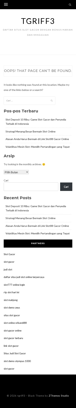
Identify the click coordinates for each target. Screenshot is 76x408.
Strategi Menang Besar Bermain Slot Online (31, 131)
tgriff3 (38, 21)
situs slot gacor (12, 315)
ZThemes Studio (59, 395)
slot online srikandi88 (15, 322)
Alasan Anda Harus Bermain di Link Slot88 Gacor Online (37, 139)
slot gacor (9, 261)
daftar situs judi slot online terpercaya (24, 277)
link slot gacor (11, 345)
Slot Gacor (9, 254)
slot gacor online (12, 330)
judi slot (8, 269)
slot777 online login (14, 284)
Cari (6, 180)
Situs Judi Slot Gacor (15, 353)
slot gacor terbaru (13, 338)
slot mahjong (11, 300)
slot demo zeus (12, 307)
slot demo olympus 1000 (17, 361)
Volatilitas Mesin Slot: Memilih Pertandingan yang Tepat (38, 146)
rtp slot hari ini (11, 292)
